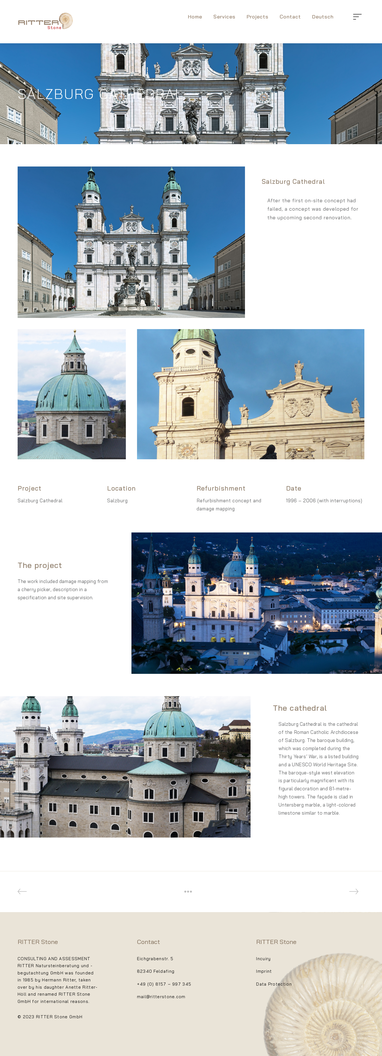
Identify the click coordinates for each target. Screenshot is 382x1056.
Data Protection (274, 984)
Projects (257, 16)
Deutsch (323, 16)
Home (195, 16)
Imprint (264, 971)
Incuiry (263, 958)
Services (224, 16)
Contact (290, 16)
